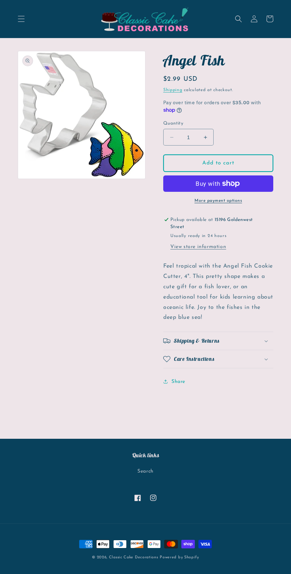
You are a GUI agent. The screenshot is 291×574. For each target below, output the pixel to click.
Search (145, 471)
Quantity (173, 123)
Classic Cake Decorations (133, 557)
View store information (198, 246)
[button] (21, 19)
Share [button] (178, 381)
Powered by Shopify (179, 557)
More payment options (218, 201)
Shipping (172, 90)
